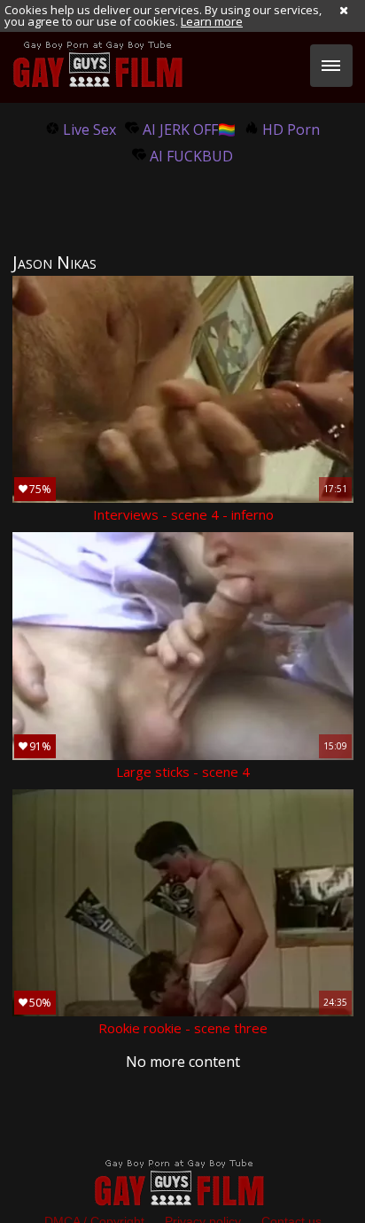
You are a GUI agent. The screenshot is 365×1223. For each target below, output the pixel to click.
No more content (183, 1061)
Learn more (212, 21)
